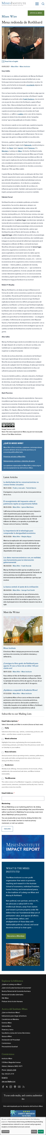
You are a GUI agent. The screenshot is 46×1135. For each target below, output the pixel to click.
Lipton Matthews (27, 507)
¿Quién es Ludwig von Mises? (12, 984)
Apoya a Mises (7, 1036)
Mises (20, 151)
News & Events (10, 752)
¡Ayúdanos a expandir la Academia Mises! (20, 690)
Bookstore (9, 765)
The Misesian (10, 778)
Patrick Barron (31, 488)
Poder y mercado (19, 488)
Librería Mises (6, 1026)
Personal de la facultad (10, 1047)
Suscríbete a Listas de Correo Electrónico (16, 1033)
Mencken (5, 151)
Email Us (5, 1078)
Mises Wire (9, 16)
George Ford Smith (28, 590)
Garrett (20, 148)
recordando (30, 85)
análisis (20, 114)
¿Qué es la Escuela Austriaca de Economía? (16, 988)
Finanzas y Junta (7, 1030)
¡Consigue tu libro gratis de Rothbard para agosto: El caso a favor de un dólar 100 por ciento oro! (20, 666)
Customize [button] (5, 1131)
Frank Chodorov (28, 99)
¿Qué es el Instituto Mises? (11, 1013)
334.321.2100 (11, 1070)
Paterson (31, 148)
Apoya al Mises (36, 13)
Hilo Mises (5, 998)
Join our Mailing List (8, 1082)
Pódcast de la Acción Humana (12, 1001)
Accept (40, 1131)
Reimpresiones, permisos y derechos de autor (19, 461)
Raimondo (28, 145)
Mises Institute (25, 67)
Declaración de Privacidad (11, 1040)
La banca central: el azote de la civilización (20, 587)
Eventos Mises (7, 1023)
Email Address (8, 793)
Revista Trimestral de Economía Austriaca (16, 991)
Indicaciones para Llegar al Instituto (14, 1016)
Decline (34, 1131)
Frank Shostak (26, 566)
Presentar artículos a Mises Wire (14, 457)
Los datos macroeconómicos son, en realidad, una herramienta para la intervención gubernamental (22, 560)
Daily (7, 728)
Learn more (39, 812)
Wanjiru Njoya (26, 537)
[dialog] (23, 1126)
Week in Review (11, 739)
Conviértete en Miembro (10, 1019)
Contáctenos (6, 1043)
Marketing (6, 803)
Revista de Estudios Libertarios (12, 995)
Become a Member (16, 936)
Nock (11, 148)
